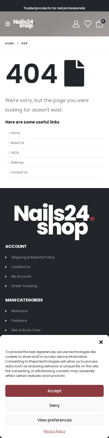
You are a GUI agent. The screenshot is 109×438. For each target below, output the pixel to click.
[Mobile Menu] (9, 23)
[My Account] (76, 23)
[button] (101, 341)
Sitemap (17, 162)
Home (15, 133)
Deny (54, 405)
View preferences (54, 420)
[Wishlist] (88, 23)
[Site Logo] (24, 24)
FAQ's (15, 153)
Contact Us (19, 172)
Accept (54, 391)
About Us (17, 143)
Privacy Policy (54, 431)
